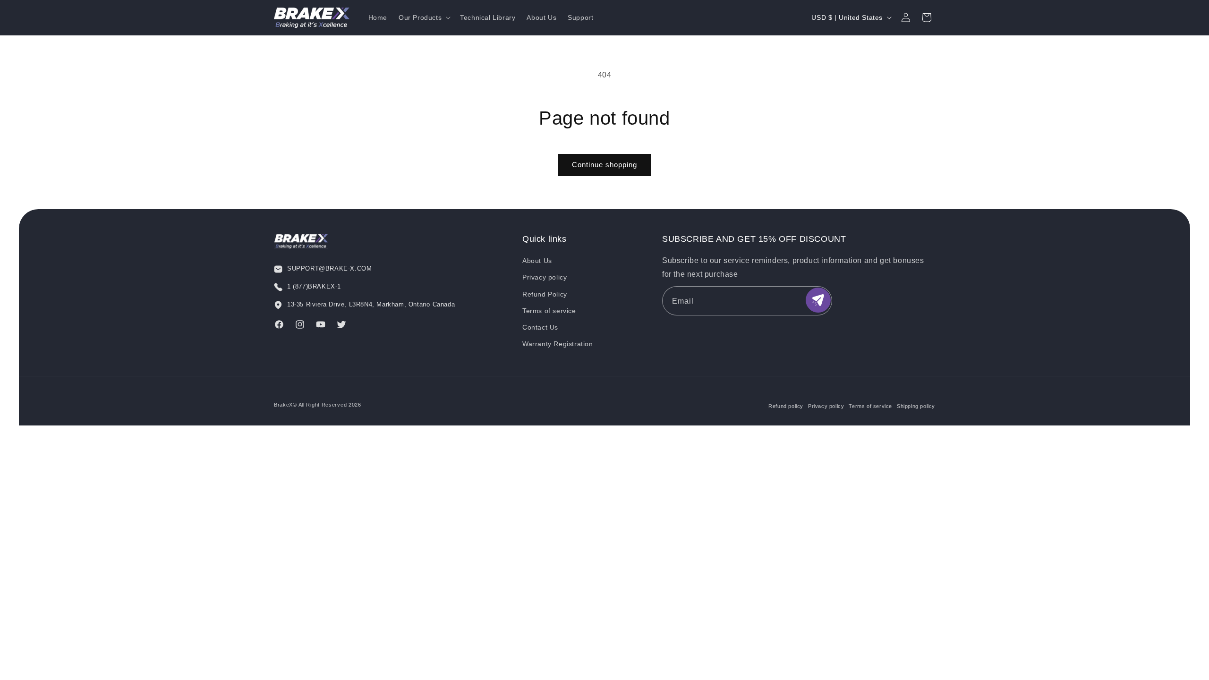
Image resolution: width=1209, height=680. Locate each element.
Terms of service (549, 310)
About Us (537, 260)
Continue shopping (604, 165)
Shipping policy (916, 406)
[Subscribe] (818, 300)
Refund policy (785, 406)
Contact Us (540, 327)
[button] (423, 17)
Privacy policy (544, 277)
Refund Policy (544, 294)
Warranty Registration (557, 344)
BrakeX (283, 405)
